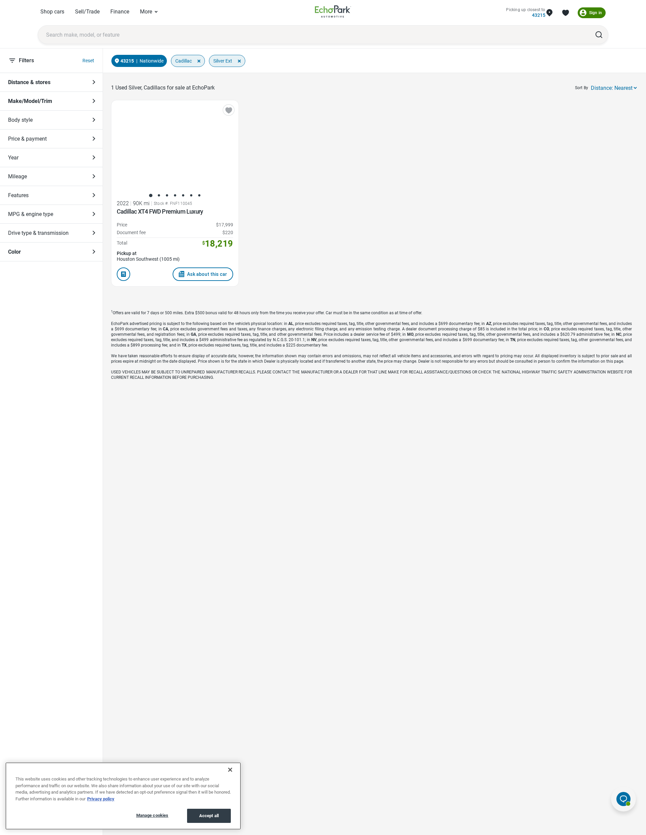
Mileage (17, 176)
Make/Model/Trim (30, 101)
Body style (20, 120)
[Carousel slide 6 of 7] (191, 195)
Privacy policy (100, 798)
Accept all (209, 815)
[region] (123, 796)
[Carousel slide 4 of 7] (175, 195)
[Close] (230, 769)
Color (14, 252)
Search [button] (599, 35)
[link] (333, 12)
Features (18, 195)
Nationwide (152, 61)
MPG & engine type (30, 214)
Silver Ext (222, 61)
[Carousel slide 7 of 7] (199, 195)
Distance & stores (29, 82)
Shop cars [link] (52, 11)
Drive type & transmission (38, 233)
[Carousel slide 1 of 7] (151, 195)
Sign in (595, 12)
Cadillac (183, 61)
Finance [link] (119, 11)
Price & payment (27, 139)
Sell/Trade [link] (87, 11)
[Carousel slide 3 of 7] (167, 195)
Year (13, 157)
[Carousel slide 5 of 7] (183, 195)
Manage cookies (152, 815)
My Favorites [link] (566, 13)
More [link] (146, 11)
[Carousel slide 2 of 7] (159, 195)
